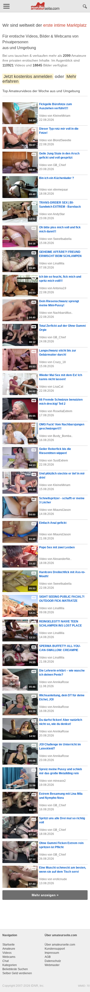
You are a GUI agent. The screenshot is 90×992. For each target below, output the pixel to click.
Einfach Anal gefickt (52, 523)
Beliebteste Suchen (15, 969)
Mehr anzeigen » (45, 895)
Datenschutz (53, 961)
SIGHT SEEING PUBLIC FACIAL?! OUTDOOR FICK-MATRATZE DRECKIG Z (61, 601)
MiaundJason (62, 510)
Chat (5, 961)
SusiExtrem (60, 460)
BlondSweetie (62, 140)
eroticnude (60, 879)
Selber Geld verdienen (17, 973)
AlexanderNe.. (62, 559)
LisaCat (58, 386)
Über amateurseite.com (60, 944)
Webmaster (52, 965)
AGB (48, 957)
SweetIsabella (62, 239)
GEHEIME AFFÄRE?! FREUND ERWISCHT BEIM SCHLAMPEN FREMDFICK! (60, 256)
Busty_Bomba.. (63, 436)
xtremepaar (60, 189)
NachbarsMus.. (63, 312)
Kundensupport (55, 948)
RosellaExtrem (62, 411)
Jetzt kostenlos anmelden (28, 76)
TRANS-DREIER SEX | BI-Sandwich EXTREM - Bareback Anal (60, 206)
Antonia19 (59, 288)
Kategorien (9, 965)
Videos (7, 952)
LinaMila (58, 263)
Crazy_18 (59, 362)
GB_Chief (59, 165)
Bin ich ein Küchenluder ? (56, 178)
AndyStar (59, 214)
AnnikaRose (61, 682)
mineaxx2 (59, 780)
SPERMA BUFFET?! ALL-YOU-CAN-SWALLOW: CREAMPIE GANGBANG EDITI (60, 650)
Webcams (8, 957)
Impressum (52, 952)
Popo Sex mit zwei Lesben (57, 547)
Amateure (8, 948)
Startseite (8, 944)
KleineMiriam (61, 115)
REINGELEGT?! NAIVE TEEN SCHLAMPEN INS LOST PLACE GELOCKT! (60, 625)
